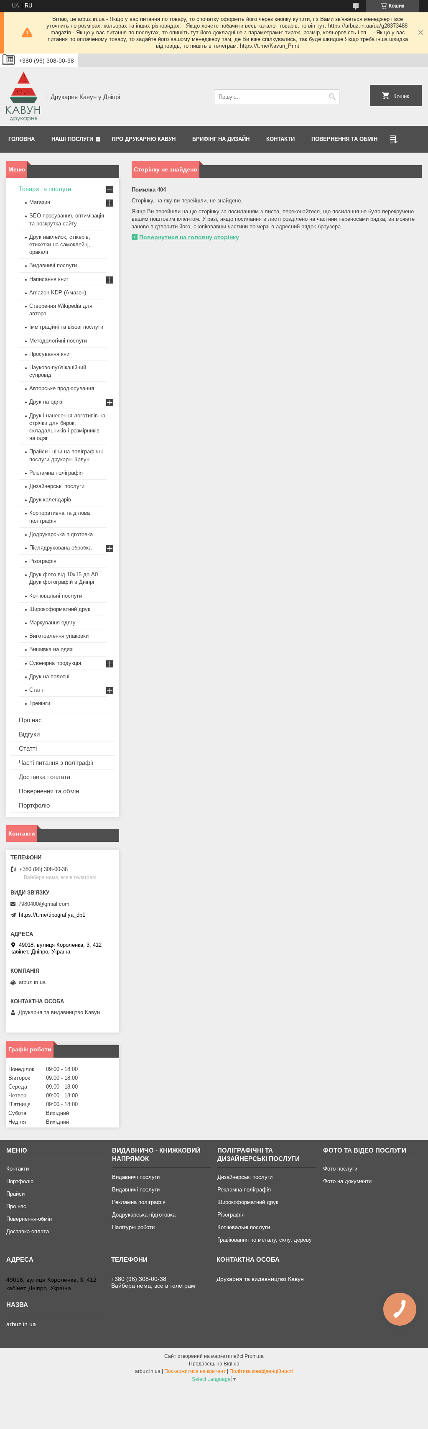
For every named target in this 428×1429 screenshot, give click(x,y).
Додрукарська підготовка (61, 534)
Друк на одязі (46, 402)
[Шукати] (332, 96)
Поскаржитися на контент (195, 1371)
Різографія (42, 561)
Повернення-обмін (29, 1219)
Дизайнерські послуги (56, 486)
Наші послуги (72, 139)
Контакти (280, 139)
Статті (37, 690)
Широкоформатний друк (59, 609)
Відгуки (29, 734)
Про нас (30, 719)
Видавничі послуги (53, 265)
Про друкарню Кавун (144, 139)
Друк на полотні (49, 676)
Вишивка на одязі (51, 649)
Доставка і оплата (44, 776)
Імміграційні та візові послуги (66, 327)
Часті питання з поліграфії (56, 762)
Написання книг (49, 279)
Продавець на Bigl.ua (214, 1364)
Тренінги (39, 703)
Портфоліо (34, 805)
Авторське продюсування (61, 388)
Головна (21, 139)
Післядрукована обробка (60, 548)
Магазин (39, 202)
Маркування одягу (52, 622)
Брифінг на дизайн (221, 139)
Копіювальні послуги (55, 596)
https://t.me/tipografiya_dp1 (52, 915)
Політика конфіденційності (261, 1371)
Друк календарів (50, 499)
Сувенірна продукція (55, 663)
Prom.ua (254, 1356)
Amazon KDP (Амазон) (57, 292)
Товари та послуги (45, 188)
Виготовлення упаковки (59, 636)
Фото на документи (347, 1181)
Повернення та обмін (344, 139)
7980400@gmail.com (43, 904)
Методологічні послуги (58, 340)
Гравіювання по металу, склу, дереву (264, 1240)
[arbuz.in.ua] (23, 97)
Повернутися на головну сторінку (189, 237)
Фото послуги (340, 1169)
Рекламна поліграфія (56, 473)
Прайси (15, 1194)
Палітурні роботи (133, 1227)
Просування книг (50, 354)
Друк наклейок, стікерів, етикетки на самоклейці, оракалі (59, 244)
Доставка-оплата (27, 1231)
